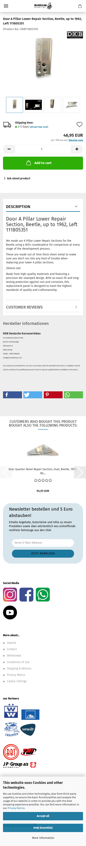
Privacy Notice (16, 808)
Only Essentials (43, 827)
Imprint (11, 643)
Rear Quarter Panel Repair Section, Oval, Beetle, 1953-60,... (43, 471)
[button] (9, 149)
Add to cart (43, 163)
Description (18, 206)
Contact (12, 649)
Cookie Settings (17, 681)
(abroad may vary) (39, 127)
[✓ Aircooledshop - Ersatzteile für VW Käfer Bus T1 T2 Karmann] (43, 6)
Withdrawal (14, 655)
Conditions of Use (18, 662)
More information (43, 838)
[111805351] (43, 61)
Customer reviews (24, 307)
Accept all (43, 816)
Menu (6, 6)
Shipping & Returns (19, 668)
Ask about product (18, 178)
